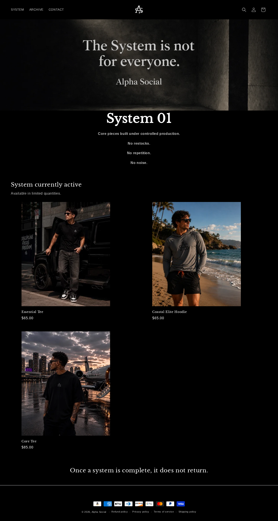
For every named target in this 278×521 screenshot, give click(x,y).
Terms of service (164, 511)
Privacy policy (140, 511)
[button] (244, 10)
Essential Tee (32, 312)
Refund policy (119, 511)
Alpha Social (99, 512)
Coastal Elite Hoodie (169, 312)
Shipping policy (188, 511)
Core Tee (29, 441)
